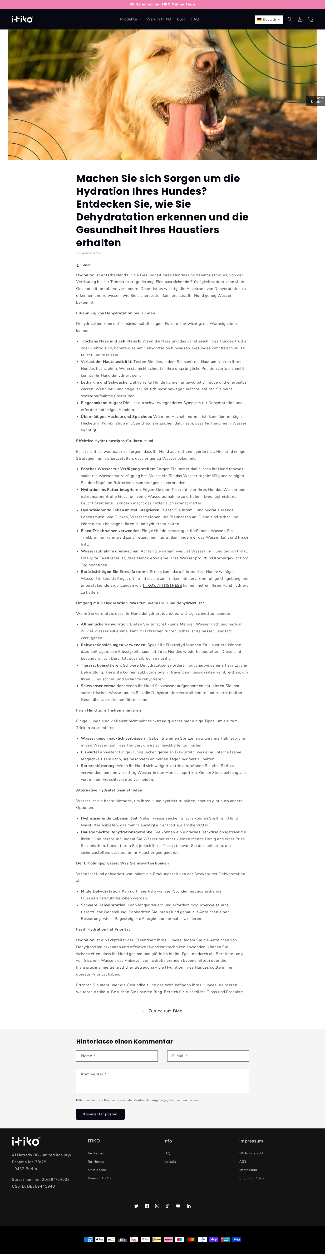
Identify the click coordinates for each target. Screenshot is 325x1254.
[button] (130, 19)
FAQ (167, 1153)
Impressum (248, 1170)
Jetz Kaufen (317, 99)
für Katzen (96, 1153)
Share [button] (86, 265)
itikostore (164, 1250)
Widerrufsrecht (251, 1153)
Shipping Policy (251, 1178)
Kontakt (169, 1161)
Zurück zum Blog (165, 1011)
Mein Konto (97, 1170)
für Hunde (96, 1161)
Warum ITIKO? (99, 1178)
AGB (243, 1161)
